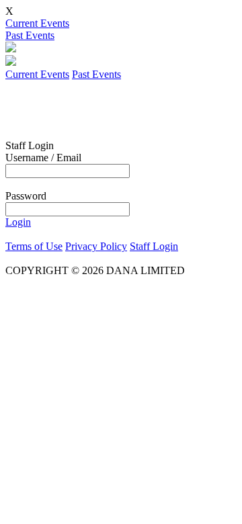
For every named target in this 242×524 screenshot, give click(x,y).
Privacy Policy (96, 246)
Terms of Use (34, 246)
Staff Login (154, 246)
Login (18, 222)
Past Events (29, 35)
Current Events (37, 23)
